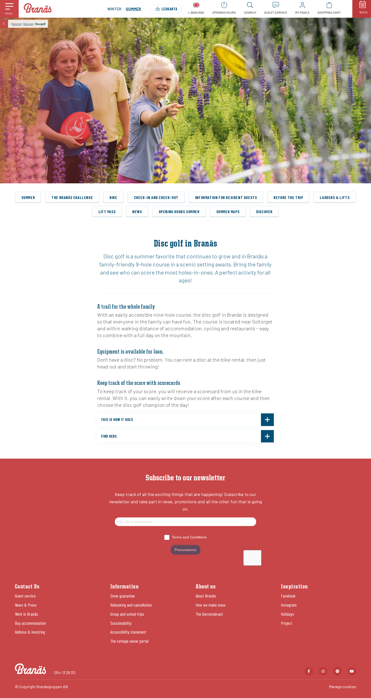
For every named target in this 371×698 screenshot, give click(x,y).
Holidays (287, 614)
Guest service (25, 596)
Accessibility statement (128, 632)
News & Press (26, 605)
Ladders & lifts (335, 197)
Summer (16, 24)
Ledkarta (169, 9)
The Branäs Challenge (72, 197)
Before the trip (288, 197)
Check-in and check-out (156, 197)
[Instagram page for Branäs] (323, 671)
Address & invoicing (30, 632)
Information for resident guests (226, 197)
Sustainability (120, 623)
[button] (9, 9)
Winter (114, 9)
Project (286, 623)
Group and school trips (127, 614)
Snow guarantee (122, 596)
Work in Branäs (26, 614)
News (137, 211)
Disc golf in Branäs (185, 244)
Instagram (289, 605)
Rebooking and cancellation (131, 605)
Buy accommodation (30, 623)
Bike (113, 197)
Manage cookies (342, 686)
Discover (28, 24)
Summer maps (228, 211)
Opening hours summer (179, 211)
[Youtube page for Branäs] (352, 671)
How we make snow (211, 605)
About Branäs (206, 596)
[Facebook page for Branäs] (308, 671)
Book (363, 12)
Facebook (288, 596)
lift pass (107, 211)
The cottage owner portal (129, 641)
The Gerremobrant (209, 614)
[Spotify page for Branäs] (337, 671)
